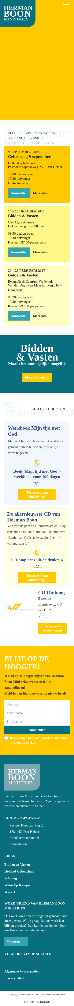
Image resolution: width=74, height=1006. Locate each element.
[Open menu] (66, 4)
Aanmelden (37, 730)
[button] (37, 494)
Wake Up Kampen (17, 885)
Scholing (10, 878)
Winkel (9, 892)
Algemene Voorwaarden (21, 971)
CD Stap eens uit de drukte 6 (37, 559)
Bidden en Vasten (17, 864)
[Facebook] (6, 961)
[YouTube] (13, 961)
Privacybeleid (14, 978)
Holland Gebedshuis (19, 871)
